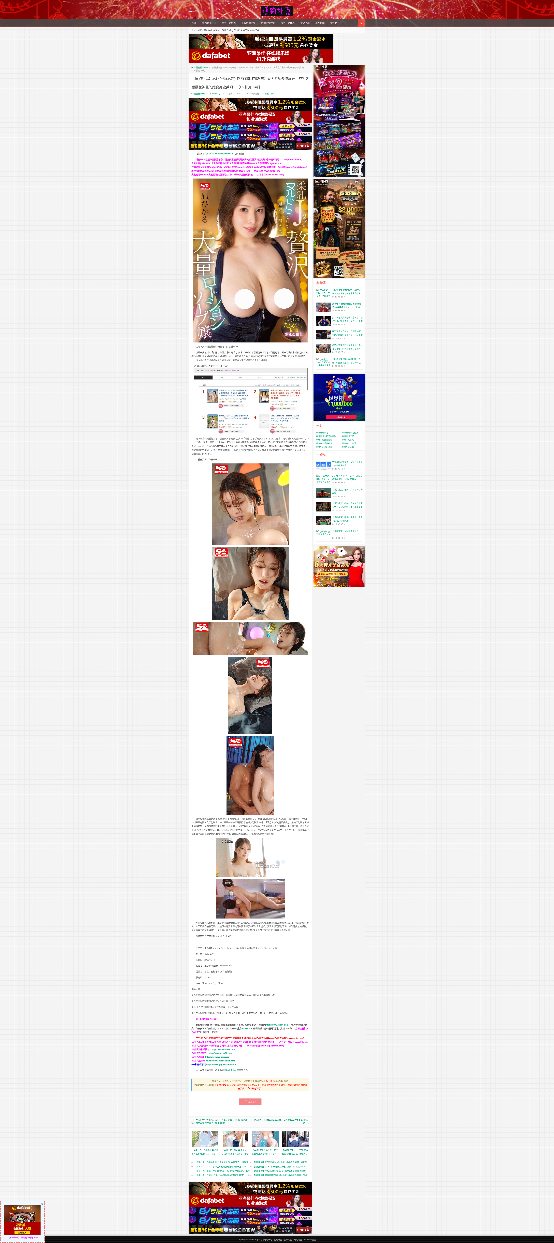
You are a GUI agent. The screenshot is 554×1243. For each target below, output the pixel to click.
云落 (314, 1239)
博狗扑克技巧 (288, 22)
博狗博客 (335, 22)
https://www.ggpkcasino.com (221, 1064)
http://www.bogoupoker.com (220, 153)
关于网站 (258, 1239)
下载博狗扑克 (248, 22)
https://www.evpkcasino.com (220, 1060)
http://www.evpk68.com (220, 1053)
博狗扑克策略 (348, 446)
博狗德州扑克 (322, 432)
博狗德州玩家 (202, 67)
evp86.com (247, 1028)
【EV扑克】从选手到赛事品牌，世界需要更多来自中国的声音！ (280, 1121)
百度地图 (278, 1239)
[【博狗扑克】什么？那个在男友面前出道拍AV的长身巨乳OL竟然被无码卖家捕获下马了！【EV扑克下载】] (265, 1138)
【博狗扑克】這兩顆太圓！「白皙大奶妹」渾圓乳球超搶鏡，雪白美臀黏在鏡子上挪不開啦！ (219, 1121)
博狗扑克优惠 (229, 22)
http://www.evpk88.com (223, 1049)
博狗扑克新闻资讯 (324, 443)
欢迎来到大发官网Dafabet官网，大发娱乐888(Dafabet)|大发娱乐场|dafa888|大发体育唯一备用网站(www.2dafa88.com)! (249, 167)
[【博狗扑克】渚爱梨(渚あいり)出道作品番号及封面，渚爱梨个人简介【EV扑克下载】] (235, 1138)
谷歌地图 (288, 1239)
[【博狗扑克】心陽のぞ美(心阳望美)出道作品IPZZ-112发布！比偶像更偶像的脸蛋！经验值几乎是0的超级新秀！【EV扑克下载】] (205, 1138)
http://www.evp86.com (277, 1024)
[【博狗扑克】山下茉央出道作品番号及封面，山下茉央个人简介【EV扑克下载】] (295, 1138)
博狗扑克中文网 (231, 1070)
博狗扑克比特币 (349, 443)
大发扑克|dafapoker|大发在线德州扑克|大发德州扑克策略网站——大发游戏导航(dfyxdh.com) (236, 163)
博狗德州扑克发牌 (350, 432)
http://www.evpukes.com (217, 1056)
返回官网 (320, 22)
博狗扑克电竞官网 (324, 446)
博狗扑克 (216, 93)
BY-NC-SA (270, 1080)
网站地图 (298, 1239)
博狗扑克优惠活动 (324, 439)
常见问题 (305, 22)
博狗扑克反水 (348, 439)
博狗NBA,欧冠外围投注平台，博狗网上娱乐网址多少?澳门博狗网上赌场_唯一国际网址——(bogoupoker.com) (249, 159)
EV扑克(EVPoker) (209, 1018)
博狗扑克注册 (209, 22)
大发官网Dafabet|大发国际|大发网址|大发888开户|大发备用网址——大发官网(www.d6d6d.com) (237, 174)
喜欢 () (252, 1101)
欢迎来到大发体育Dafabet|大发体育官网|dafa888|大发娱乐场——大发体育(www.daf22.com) (235, 170)
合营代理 (268, 1239)
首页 (193, 22)
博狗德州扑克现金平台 (326, 436)
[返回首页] (192, 67)
